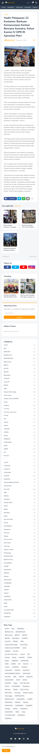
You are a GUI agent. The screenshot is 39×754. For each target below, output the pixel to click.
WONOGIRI (19, 613)
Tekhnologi (19, 7)
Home (3, 7)
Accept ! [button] (6, 750)
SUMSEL (19, 590)
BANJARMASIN (19, 358)
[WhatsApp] (23, 198)
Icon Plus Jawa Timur (19, 412)
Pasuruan (19, 533)
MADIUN (19, 476)
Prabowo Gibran (19, 549)
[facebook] (7, 267)
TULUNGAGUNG (19, 610)
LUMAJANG (19, 472)
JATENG (19, 432)
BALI (19, 348)
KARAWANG (19, 442)
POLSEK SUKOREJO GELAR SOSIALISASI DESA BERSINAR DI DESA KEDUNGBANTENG (10, 296)
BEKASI (19, 365)
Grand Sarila (19, 395)
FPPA (19, 389)
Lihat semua (17, 206)
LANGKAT (19, 469)
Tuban (19, 606)
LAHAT (19, 462)
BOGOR (19, 372)
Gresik (19, 402)
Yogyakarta (19, 617)
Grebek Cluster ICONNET (19, 399)
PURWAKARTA (19, 556)
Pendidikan (11, 7)
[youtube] (23, 267)
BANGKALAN (19, 355)
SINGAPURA (19, 580)
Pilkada (19, 536)
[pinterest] (27, 738)
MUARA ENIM (19, 503)
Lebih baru (6, 256)
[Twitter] (19, 198)
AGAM (19, 345)
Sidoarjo (19, 576)
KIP (19, 452)
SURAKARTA (19, 600)
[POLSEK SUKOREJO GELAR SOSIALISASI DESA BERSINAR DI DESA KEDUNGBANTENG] (11, 286)
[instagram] (31, 267)
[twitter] (15, 267)
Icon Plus (19, 409)
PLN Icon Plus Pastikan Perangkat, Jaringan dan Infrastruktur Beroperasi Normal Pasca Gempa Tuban (27, 296)
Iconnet (19, 415)
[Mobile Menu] (2, 2)
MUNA (19, 506)
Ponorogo (19, 546)
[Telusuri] (36, 2)
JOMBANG (19, 439)
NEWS (19, 509)
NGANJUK (19, 513)
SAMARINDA (19, 563)
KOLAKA (19, 456)
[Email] (28, 198)
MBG (19, 492)
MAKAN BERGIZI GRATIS (19, 482)
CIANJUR (19, 378)
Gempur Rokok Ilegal (19, 392)
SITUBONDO (19, 583)
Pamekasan (19, 529)
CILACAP (19, 382)
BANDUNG (19, 352)
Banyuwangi (19, 362)
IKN (19, 419)
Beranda (6, 14)
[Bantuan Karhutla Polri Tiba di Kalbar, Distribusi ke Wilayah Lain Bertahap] (29, 216)
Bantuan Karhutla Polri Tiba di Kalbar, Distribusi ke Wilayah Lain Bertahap (28, 226)
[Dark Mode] (28, 3)
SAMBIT (19, 566)
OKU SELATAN (19, 519)
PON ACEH (19, 543)
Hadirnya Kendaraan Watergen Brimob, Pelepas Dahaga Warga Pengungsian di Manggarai (9, 249)
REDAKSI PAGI (19, 560)
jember (19, 435)
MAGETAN (19, 479)
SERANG (19, 573)
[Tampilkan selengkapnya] (32, 198)
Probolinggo (19, 553)
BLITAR (19, 368)
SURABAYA (19, 596)
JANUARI (19, 429)
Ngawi (19, 516)
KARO (19, 446)
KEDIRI (19, 449)
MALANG (19, 489)
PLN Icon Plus (19, 539)
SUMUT (19, 593)
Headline (19, 405)
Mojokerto (19, 499)
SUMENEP (19, 586)
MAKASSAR (19, 486)
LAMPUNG (19, 466)
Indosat (19, 422)
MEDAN (19, 496)
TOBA (19, 603)
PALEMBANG (19, 526)
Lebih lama (33, 256)
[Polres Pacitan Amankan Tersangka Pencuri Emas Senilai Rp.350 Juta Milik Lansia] (10, 216)
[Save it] (34, 40)
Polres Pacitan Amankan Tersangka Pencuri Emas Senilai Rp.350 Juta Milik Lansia (9, 226)
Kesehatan (28, 7)
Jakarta (19, 425)
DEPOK (19, 385)
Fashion (35, 7)
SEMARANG (19, 570)
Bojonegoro (19, 375)
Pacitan (19, 523)
